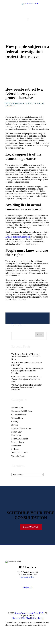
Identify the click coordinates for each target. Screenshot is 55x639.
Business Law (17, 407)
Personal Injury (17, 442)
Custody (14, 421)
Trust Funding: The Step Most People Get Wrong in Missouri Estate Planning (27, 370)
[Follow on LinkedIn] (13, 558)
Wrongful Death (18, 456)
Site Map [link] (26, 618)
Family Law (16, 432)
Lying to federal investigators (17, 237)
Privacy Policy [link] (37, 618)
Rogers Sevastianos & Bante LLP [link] (29, 613)
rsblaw (13, 103)
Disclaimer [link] (16, 618)
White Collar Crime (19, 452)
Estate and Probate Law (21, 428)
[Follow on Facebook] (7, 558)
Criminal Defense (18, 414)
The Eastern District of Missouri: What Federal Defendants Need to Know (25, 356)
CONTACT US (30, 527)
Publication (16, 446)
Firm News (16, 435)
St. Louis (15, 449)
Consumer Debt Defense (21, 411)
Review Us (27, 587)
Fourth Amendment (19, 439)
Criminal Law (17, 418)
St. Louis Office (27, 577)
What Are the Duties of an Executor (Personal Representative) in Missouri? (26, 387)
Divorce (14, 425)
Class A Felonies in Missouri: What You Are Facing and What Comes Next (26, 379)
